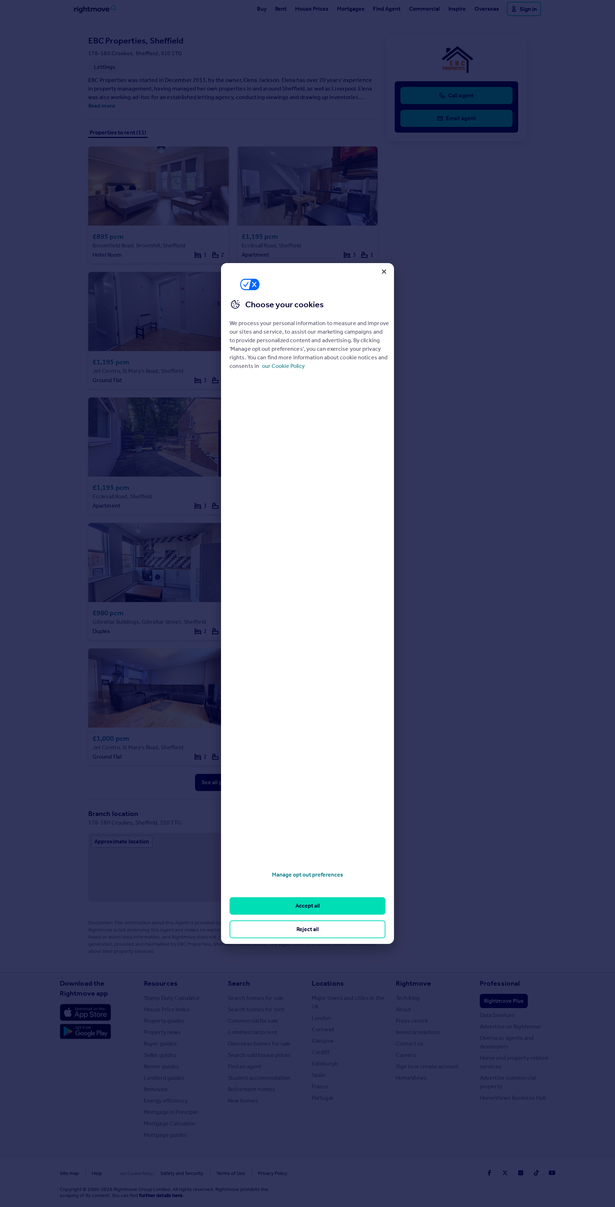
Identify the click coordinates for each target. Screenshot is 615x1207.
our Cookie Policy (283, 366)
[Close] (384, 271)
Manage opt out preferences (307, 874)
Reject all (307, 929)
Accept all (307, 905)
